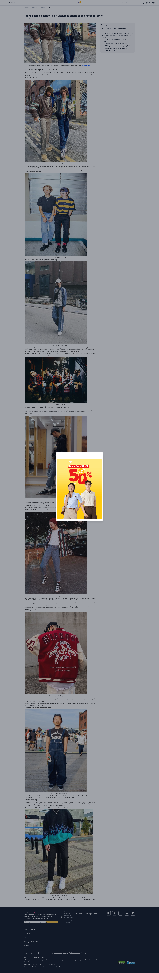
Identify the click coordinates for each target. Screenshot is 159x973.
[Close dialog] (100, 455)
